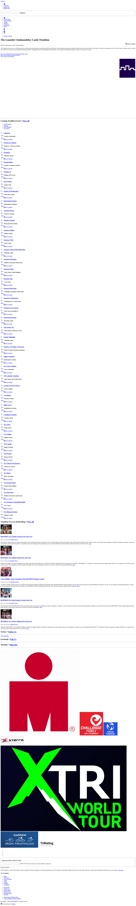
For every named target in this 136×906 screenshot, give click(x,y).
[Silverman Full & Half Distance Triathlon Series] (11, 897)
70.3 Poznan (8, 453)
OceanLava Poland (10, 143)
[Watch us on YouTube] (4, 32)
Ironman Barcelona (10, 317)
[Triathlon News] (13, 539)
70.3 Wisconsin (8, 492)
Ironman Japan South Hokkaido (14, 249)
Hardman (7, 152)
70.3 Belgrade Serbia (10, 512)
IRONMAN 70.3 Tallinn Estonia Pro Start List (16, 558)
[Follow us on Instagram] (4, 30)
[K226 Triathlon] (3, 1)
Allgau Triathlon (9, 356)
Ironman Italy (8, 279)
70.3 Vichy (7, 424)
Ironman (6, 125)
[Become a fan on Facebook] (4, 29)
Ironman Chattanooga (11, 298)
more (90, 543)
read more (120, 870)
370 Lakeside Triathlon (11, 376)
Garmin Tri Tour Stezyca (12, 385)
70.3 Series (6, 128)
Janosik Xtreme (9, 211)
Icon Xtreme (8, 181)
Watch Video (7, 19)
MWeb (13, 904)
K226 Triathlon (7, 124)
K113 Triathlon (7, 127)
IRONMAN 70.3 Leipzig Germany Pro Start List (16, 536)
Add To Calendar (131, 43)
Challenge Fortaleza (10, 415)
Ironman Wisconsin (10, 259)
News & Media (7, 20)
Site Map (6, 894)
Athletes (6, 23)
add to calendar (8, 139)
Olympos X (7, 172)
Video (5, 880)
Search (23, 13)
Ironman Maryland (10, 288)
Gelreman (7, 133)
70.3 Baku (7, 473)
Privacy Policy (7, 890)
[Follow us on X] (4, 33)
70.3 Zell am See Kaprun (12, 463)
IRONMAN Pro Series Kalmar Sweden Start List (16, 600)
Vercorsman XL (9, 327)
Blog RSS (7, 8)
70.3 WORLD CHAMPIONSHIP (14, 502)
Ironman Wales (9, 269)
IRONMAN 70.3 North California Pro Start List (16, 621)
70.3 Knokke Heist (10, 483)
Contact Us (6, 6)
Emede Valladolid (9, 337)
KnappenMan (8, 162)
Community (7, 25)
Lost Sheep (7, 395)
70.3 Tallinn (7, 434)
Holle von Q (7, 405)
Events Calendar (8, 36)
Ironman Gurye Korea (11, 308)
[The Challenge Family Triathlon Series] (12, 898)
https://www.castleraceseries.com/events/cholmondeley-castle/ (14, 53)
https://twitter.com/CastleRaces (7, 56)
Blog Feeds (6, 887)
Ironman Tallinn (9, 230)
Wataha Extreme (9, 220)
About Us (6, 5)
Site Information (8, 893)
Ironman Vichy (9, 240)
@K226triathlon (5, 636)
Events (5, 22)
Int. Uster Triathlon (10, 366)
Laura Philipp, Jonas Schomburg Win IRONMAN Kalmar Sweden (22, 579)
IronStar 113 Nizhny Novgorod (14, 347)
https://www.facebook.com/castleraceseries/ (10, 55)
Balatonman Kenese (10, 201)
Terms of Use (7, 891)
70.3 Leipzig (8, 444)
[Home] (4, 4)
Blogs (5, 26)
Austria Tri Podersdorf (11, 191)
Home (5, 876)
